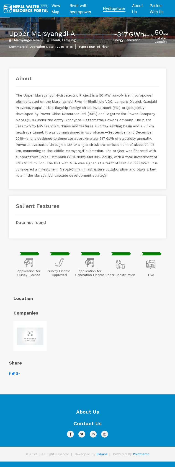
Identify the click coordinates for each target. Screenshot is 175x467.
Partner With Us (157, 8)
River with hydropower (80, 8)
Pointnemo (141, 454)
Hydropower (114, 8)
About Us (137, 8)
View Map (55, 8)
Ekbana (102, 454)
